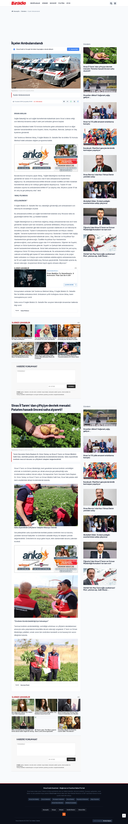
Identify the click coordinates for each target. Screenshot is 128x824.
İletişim (61, 809)
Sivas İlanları (70, 799)
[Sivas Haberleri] (18, 3)
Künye (54, 809)
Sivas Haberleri (45, 799)
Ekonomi (53, 3)
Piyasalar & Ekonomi (82, 799)
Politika (61, 3)
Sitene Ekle (81, 809)
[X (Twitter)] (74, 101)
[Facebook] (77, 101)
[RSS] (64, 814)
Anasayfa (16, 11)
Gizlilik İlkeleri (71, 809)
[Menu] (115, 3)
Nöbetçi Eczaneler (71, 802)
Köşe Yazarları (95, 799)
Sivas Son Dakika (34, 799)
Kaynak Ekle (74, 49)
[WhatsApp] (70, 101)
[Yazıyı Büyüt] (64, 101)
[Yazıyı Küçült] (67, 101)
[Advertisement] (64, 26)
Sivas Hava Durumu (57, 802)
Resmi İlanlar (35, 3)
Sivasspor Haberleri (58, 799)
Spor (68, 3)
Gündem (45, 3)
